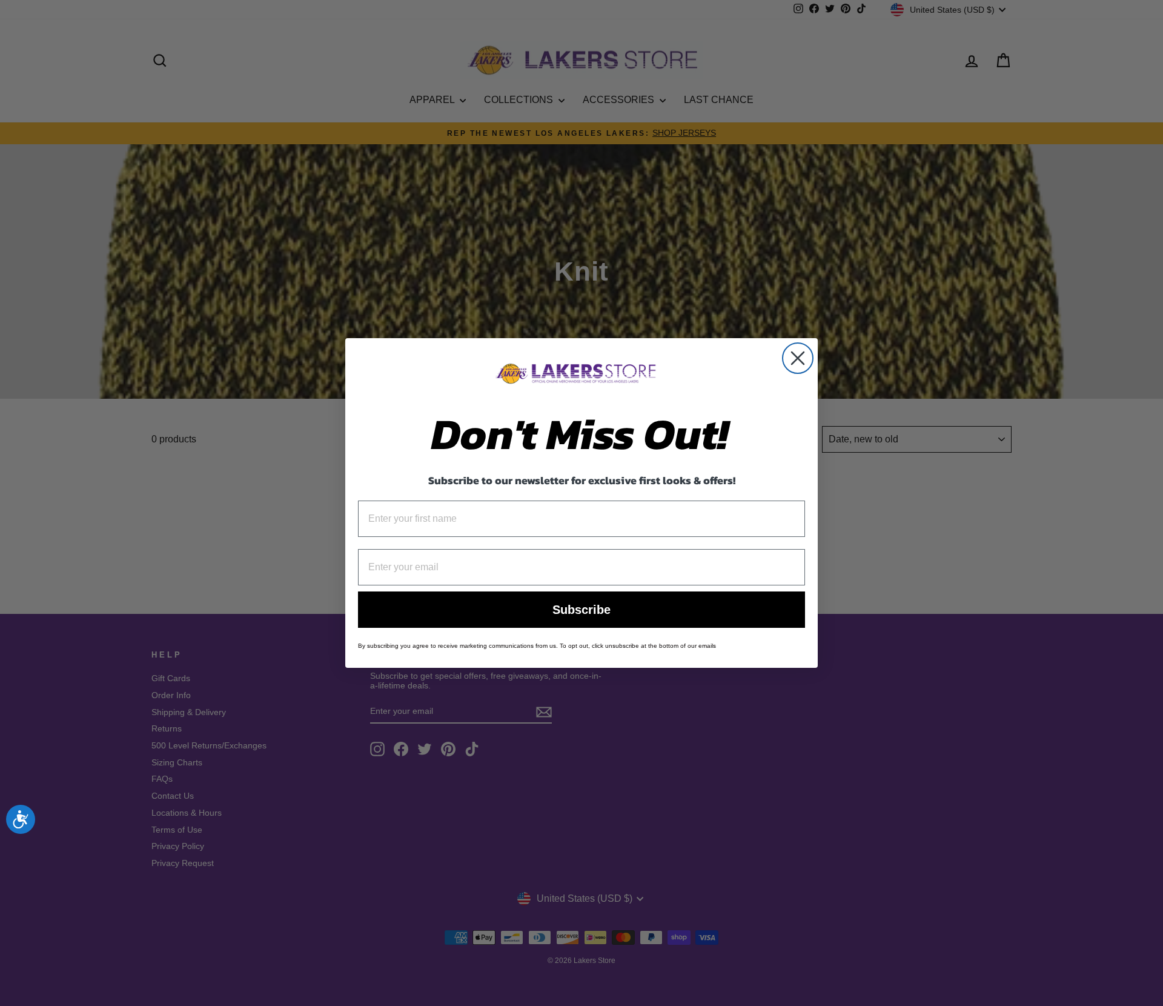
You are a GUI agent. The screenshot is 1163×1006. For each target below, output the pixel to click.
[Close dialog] (798, 358)
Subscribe (581, 609)
